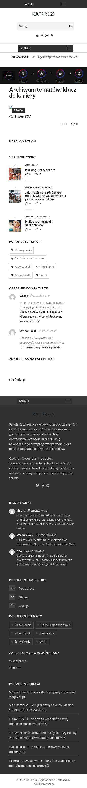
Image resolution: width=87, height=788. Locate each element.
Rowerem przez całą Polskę (43, 347)
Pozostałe (26, 588)
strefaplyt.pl (17, 379)
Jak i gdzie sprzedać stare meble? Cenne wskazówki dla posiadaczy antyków (45, 195)
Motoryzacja (23, 250)
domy (43, 275)
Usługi (23, 606)
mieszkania (46, 266)
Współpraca (17, 661)
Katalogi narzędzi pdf (40, 170)
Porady (47, 187)
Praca (18, 110)
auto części (22, 266)
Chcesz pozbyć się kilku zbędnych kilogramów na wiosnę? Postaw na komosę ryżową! (41, 316)
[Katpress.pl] (43, 16)
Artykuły (32, 164)
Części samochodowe (29, 258)
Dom (38, 187)
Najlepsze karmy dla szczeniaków (39, 223)
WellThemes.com (43, 783)
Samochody (22, 275)
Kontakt (15, 667)
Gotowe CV (20, 116)
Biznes (29, 187)
